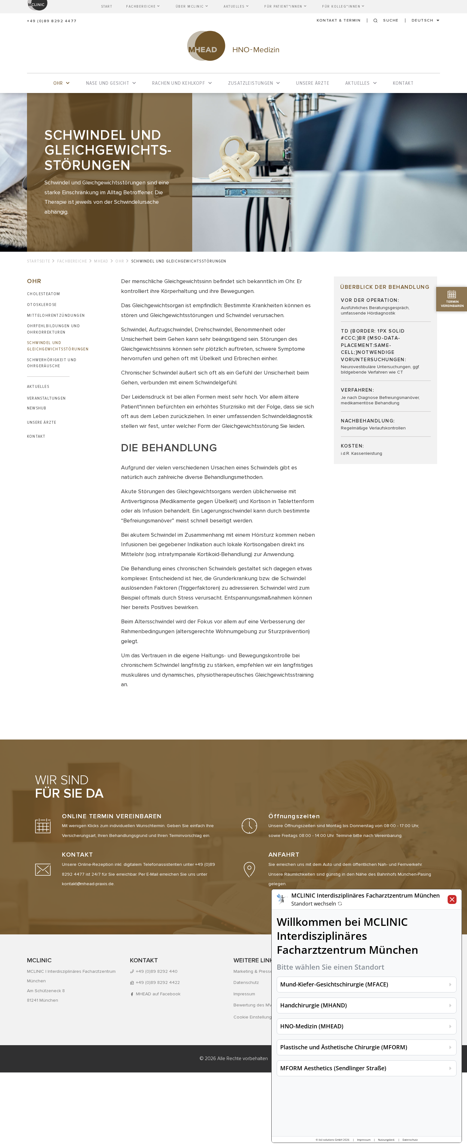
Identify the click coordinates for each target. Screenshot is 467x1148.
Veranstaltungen (46, 398)
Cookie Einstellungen (255, 1017)
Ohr (119, 261)
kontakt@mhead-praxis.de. (88, 883)
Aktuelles (38, 386)
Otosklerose (42, 304)
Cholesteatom (43, 293)
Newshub (36, 408)
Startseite (38, 261)
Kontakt (36, 436)
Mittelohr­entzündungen (56, 315)
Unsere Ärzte (41, 422)
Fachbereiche (72, 261)
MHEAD (101, 261)
